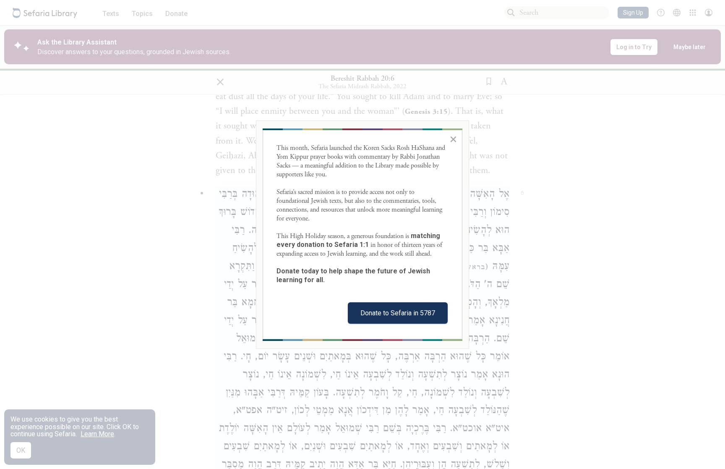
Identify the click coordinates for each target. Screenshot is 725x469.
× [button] (453, 139)
